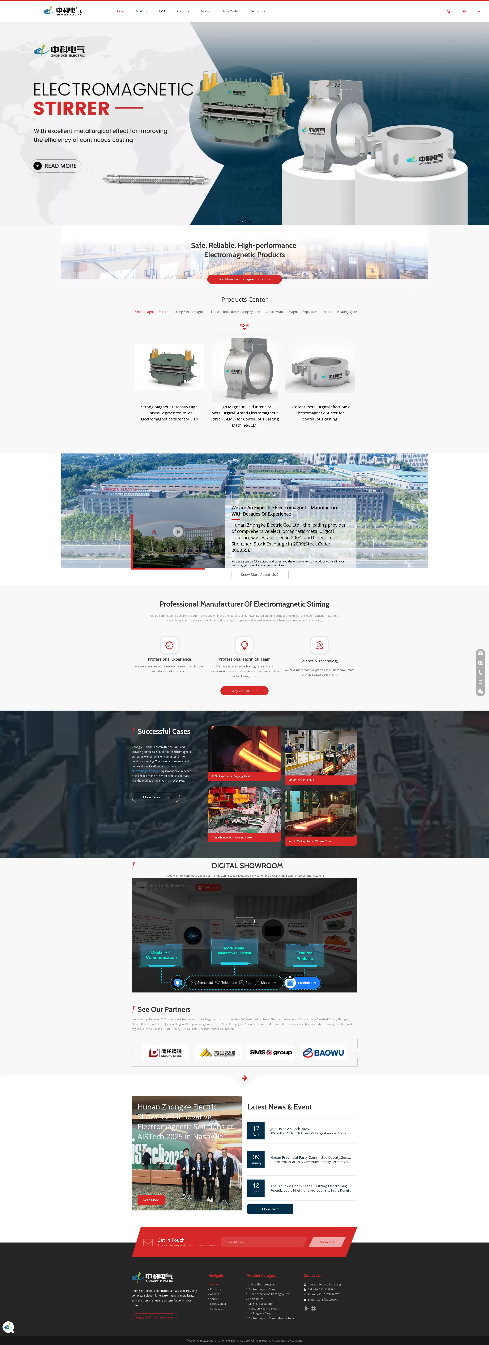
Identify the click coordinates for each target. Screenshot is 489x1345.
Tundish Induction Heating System (233, 837)
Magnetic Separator (260, 1303)
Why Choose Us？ (244, 691)
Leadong (296, 1340)
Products (141, 11)
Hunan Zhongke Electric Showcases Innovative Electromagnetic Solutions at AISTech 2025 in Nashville (185, 1121)
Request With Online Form (154, 1317)
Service (205, 11)
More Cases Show (156, 797)
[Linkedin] (313, 1308)
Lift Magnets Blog (259, 1313)
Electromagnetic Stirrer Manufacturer (271, 1318)
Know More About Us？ (260, 574)
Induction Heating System (264, 1308)
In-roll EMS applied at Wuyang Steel (310, 841)
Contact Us (257, 11)
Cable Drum (255, 1299)
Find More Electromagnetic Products (244, 279)
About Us (183, 11)
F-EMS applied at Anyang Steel (231, 776)
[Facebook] (306, 1308)
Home (120, 11)
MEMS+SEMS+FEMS (301, 780)
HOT (162, 11)
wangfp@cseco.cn (328, 1299)
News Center (230, 11)
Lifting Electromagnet (261, 1284)
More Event (270, 1209)
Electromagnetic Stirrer (262, 1289)
